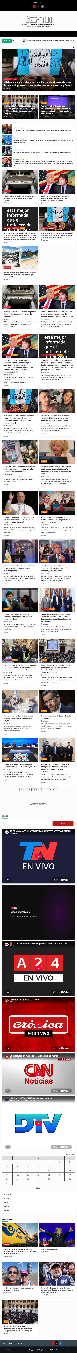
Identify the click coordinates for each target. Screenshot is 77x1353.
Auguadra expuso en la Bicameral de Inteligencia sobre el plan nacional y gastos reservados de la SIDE (55, 766)
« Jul (38, 1188)
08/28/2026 (8, 1256)
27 (38, 1179)
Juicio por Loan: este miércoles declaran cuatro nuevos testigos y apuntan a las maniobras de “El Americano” (19, 469)
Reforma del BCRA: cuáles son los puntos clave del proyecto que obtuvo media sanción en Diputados (19, 198)
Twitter (10, 1343)
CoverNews (56, 1350)
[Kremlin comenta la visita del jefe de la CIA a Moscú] (57, 701)
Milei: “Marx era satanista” (21, 152)
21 (49, 1175)
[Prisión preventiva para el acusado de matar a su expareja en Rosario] (20, 1274)
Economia (7, 79)
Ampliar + (6, 329)
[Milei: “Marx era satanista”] (7, 151)
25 (18, 1179)
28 (49, 1179)
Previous (23, 790)
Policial (44, 410)
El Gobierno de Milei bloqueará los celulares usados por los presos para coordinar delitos (18, 616)
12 (28, 1170)
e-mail (4, 1343)
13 (38, 1170)
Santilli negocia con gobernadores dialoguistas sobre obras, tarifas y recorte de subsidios (41, 130)
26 (28, 1179)
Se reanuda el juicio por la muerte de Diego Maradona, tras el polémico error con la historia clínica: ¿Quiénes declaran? (57, 1290)
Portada (14, 79)
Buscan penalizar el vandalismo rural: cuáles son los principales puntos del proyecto (18, 718)
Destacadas (16, 128)
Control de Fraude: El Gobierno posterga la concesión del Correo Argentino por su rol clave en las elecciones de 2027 (20, 1251)
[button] (4, 33)
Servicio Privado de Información (38, 24)
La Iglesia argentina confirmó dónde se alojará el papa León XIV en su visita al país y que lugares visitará (19, 519)
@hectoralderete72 (38, 803)
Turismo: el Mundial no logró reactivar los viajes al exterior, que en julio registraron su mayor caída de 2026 (20, 275)
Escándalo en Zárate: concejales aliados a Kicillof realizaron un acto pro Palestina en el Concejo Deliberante (57, 519)
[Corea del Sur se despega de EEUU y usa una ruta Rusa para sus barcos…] (38, 70)
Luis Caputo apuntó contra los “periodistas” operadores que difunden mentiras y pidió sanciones (56, 568)
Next (54, 790)
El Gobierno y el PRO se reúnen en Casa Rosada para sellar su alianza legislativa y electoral (42, 163)
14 (49, 1170)
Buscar (5, 816)
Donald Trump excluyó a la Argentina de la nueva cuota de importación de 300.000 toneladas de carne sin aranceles (55, 198)
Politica (6, 103)
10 (7, 1170)
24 (7, 1179)
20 (38, 1175)
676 (50, 790)
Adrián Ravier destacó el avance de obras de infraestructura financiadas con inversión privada (19, 568)
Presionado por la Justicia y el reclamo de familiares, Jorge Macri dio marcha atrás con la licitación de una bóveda (20, 667)
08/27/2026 (8, 116)
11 (18, 1170)
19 (28, 1175)
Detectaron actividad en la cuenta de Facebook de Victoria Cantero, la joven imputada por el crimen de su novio (55, 418)
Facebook (18, 1343)
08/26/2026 (8, 88)
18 (18, 1175)
